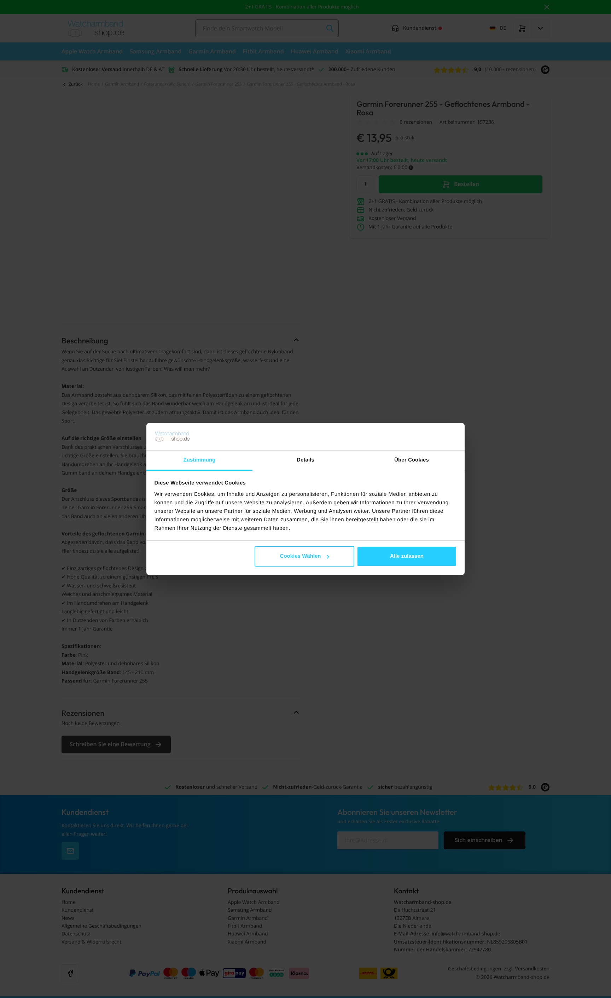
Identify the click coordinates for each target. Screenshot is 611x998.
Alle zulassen (407, 556)
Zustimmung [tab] (200, 460)
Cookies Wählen (300, 556)
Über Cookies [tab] (411, 460)
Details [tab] (305, 460)
